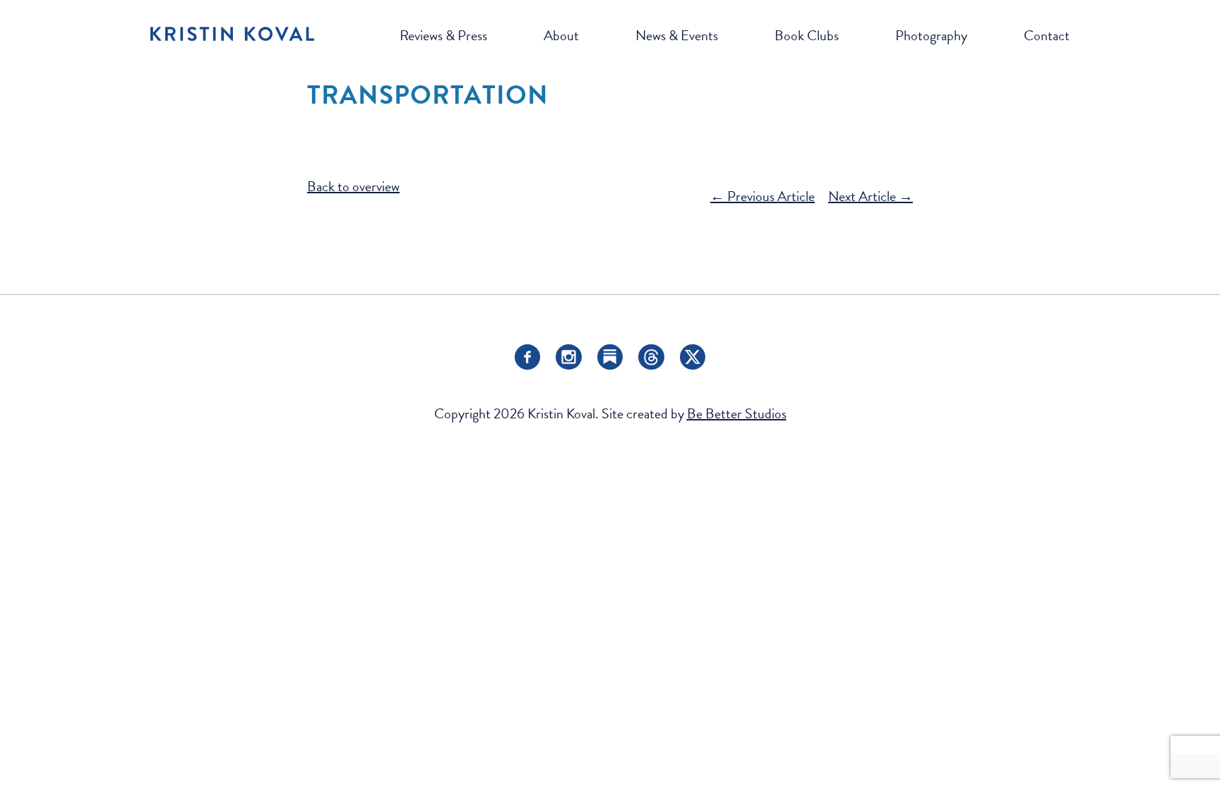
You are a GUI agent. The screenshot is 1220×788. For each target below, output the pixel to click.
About (561, 35)
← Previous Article (762, 196)
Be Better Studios (737, 413)
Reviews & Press (443, 35)
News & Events (676, 35)
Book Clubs (807, 35)
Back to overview (353, 186)
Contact (1047, 35)
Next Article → (870, 196)
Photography (931, 35)
